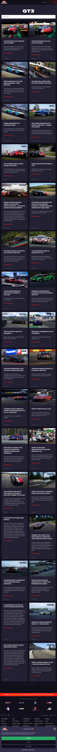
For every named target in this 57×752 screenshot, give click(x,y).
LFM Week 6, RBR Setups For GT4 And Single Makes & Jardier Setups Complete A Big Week (42, 205)
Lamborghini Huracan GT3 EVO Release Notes (14, 606)
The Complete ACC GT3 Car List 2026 (41, 42)
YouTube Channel (15, 694)
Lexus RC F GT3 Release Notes (14, 519)
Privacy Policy (31, 749)
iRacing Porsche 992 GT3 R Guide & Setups (42, 369)
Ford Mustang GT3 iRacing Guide (12, 124)
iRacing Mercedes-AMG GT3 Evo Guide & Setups (13, 369)
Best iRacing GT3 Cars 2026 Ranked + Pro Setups (13, 83)
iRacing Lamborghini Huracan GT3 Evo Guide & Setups (42, 293)
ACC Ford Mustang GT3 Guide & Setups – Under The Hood (42, 125)
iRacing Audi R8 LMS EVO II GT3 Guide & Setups (14, 252)
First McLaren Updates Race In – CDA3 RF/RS (42, 623)
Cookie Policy (25, 749)
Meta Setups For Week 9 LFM (42, 165)
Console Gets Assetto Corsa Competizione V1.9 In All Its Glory (14, 410)
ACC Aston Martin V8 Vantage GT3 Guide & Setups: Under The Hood (14, 493)
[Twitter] (3, 715)
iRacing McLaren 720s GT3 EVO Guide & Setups (41, 82)
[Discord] (8, 715)
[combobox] (28, 17)
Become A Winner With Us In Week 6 (42, 332)
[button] (55, 729)
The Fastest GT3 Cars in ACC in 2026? (14, 42)
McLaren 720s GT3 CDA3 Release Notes (14, 646)
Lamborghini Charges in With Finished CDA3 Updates (14, 582)
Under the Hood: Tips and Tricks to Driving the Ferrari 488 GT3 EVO (42, 537)
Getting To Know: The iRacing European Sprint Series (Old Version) (13, 450)
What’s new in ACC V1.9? (41, 409)
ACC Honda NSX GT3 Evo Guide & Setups (13, 165)
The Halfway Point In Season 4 (13, 332)
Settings (28, 746)
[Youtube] (1, 715)
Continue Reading (8, 53)
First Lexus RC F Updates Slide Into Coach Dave (42, 492)
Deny (28, 742)
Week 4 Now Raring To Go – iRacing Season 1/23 (42, 663)
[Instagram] (6, 715)
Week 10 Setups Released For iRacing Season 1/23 (41, 449)
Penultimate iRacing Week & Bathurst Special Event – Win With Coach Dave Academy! (14, 205)
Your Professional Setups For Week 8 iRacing (12, 293)
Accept (28, 738)
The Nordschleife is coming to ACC (40, 252)
